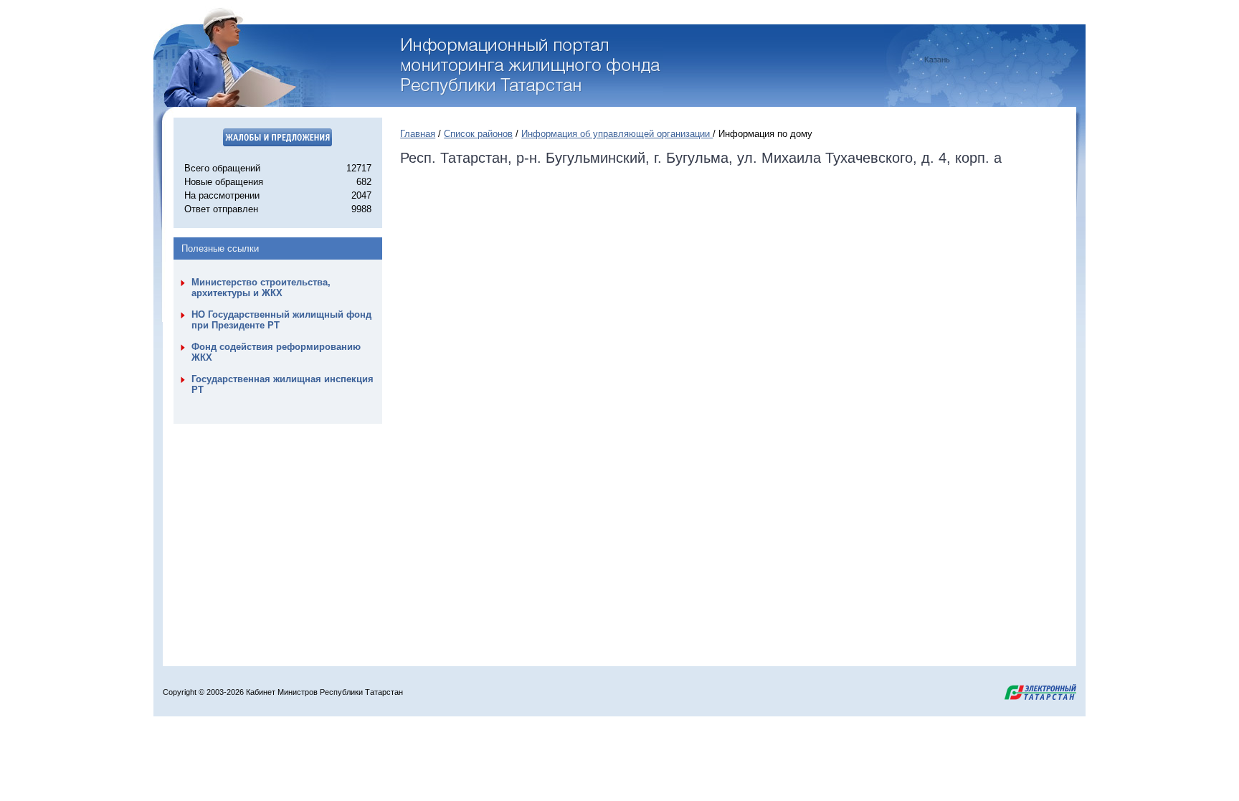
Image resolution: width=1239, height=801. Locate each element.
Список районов (478, 133)
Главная (417, 133)
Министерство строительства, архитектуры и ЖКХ (261, 287)
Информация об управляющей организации (617, 133)
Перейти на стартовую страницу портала (532, 66)
